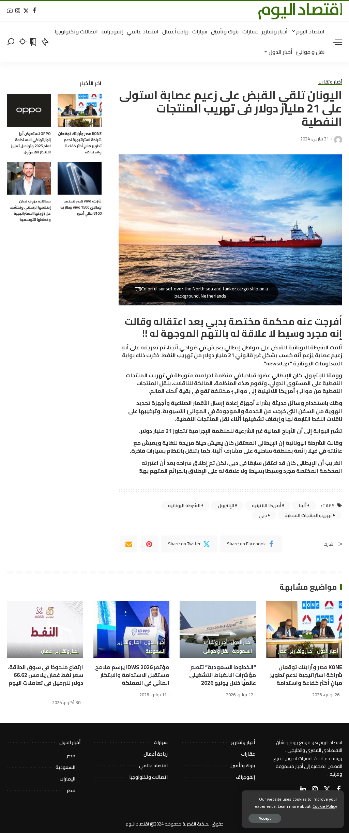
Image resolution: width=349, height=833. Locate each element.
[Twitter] (26, 11)
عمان (46, 651)
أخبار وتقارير (330, 82)
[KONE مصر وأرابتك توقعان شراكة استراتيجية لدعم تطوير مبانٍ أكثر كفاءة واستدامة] (80, 110)
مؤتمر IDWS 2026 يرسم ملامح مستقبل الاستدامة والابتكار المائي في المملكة (132, 675)
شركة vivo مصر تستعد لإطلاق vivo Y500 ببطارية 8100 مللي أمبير (81, 207)
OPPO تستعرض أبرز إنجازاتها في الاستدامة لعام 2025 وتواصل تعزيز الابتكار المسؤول (31, 142)
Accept (265, 818)
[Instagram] (18, 11)
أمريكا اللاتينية (266, 505)
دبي (263, 515)
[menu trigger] (334, 41)
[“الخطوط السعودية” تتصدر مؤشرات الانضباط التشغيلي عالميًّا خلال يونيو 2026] (218, 629)
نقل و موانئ (215, 651)
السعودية (242, 651)
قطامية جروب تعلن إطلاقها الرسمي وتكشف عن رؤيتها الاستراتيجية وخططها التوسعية (30, 210)
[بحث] (11, 41)
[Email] (128, 543)
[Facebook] (34, 11)
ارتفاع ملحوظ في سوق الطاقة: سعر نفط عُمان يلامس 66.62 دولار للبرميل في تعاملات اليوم (45, 675)
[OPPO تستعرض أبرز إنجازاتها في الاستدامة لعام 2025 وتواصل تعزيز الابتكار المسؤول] (29, 110)
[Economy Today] (300, 11)
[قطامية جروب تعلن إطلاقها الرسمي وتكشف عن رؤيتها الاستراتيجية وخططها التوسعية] (29, 178)
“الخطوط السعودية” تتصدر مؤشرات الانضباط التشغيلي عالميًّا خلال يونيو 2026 (222, 675)
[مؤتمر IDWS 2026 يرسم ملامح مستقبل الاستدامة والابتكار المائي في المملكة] (131, 629)
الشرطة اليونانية (184, 505)
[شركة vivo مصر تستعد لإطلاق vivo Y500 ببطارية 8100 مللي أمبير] (80, 178)
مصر (282, 651)
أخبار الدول (327, 651)
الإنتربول (226, 505)
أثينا (302, 505)
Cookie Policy (325, 806)
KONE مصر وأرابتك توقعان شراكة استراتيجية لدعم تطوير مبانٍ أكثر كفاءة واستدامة (80, 142)
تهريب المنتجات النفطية (308, 515)
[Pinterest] (149, 543)
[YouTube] (10, 11)
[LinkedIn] (303, 789)
